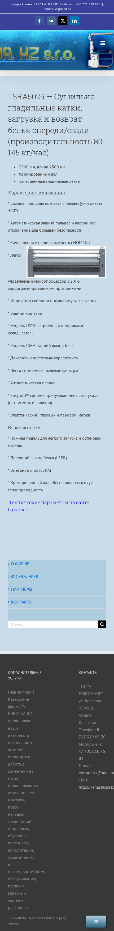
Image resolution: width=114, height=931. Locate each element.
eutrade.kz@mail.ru (57, 9)
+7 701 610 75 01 (46, 4)
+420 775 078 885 (87, 4)
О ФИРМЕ (20, 563)
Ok (96, 921)
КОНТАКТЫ (21, 602)
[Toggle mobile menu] (103, 43)
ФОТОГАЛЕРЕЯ (24, 576)
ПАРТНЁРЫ (21, 589)
